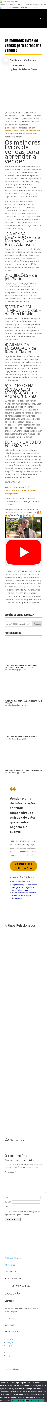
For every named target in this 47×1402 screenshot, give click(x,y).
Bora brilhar (23, 571)
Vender (36, 602)
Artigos (14, 69)
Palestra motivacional (16, 590)
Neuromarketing (32, 581)
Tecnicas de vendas (13, 596)
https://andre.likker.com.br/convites (22, 130)
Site (6, 1207)
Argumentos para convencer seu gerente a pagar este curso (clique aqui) (24, 887)
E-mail (8, 1202)
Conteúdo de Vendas (28, 69)
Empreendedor (33, 574)
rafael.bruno (29, 60)
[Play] (23, 552)
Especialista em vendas (15, 581)
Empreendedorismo (13, 577)
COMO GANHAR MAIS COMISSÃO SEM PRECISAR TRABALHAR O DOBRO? (21, 666)
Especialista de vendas (31, 577)
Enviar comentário (13, 1219)
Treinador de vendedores (16, 599)
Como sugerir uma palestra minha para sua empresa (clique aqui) (24, 895)
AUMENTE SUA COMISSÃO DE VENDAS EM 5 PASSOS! (23, 702)
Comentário (10, 1172)
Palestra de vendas (33, 587)
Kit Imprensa (10, 1265)
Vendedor (27, 602)
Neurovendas (10, 584)
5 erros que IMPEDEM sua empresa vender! (23, 770)
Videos (14, 71)
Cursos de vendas (19, 574)
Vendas (18, 602)
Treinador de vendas (31, 596)
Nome (8, 1197)
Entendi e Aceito (18, 1400)
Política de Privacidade (14, 1258)
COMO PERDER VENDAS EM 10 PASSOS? (21, 736)
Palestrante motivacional (26, 593)
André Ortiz (11, 571)
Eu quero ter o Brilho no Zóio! (23, 866)
